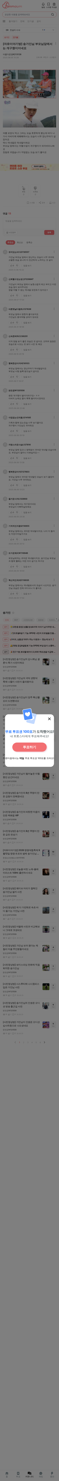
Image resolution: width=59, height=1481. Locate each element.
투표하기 (29, 747)
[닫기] (49, 718)
